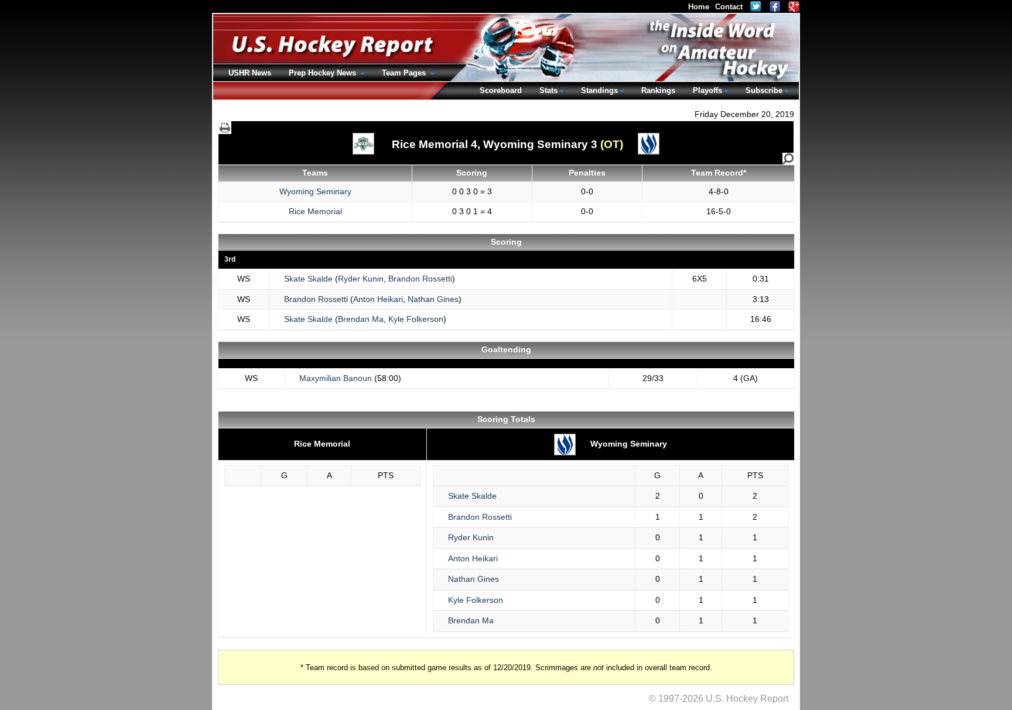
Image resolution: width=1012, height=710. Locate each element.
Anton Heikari (378, 299)
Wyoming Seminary (315, 191)
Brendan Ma (361, 319)
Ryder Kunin (361, 278)
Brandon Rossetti (420, 278)
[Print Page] (224, 127)
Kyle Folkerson (415, 319)
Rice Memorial (315, 211)
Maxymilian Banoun (335, 378)
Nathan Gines (433, 299)
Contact (729, 6)
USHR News (249, 72)
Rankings (658, 90)
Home (698, 6)
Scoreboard (501, 90)
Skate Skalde (308, 278)
